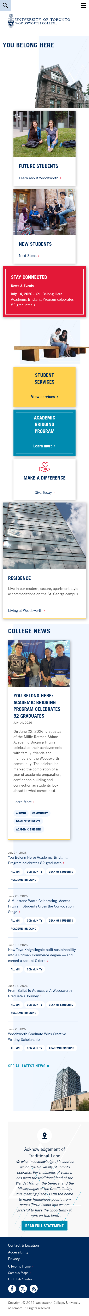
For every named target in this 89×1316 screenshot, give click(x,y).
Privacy (14, 1258)
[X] (23, 1289)
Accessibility (18, 1252)
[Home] (39, 21)
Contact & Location (23, 1245)
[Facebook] (12, 1289)
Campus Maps (18, 1273)
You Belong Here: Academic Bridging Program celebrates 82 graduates (42, 299)
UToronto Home (19, 1266)
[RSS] (33, 1289)
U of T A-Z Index (20, 1279)
